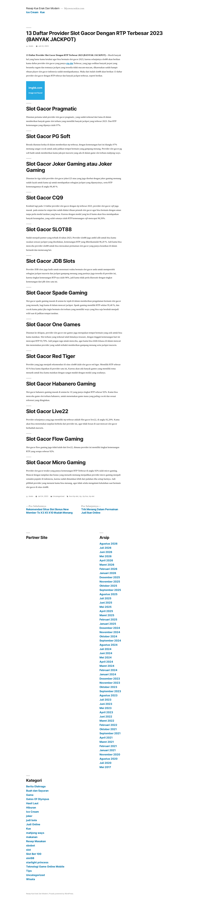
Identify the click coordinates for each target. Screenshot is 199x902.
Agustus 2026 (108, 543)
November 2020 (110, 754)
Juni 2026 (106, 552)
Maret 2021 (107, 741)
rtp (80, 496)
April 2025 (106, 611)
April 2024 (106, 661)
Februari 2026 (108, 568)
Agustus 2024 (109, 644)
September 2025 (110, 590)
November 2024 (110, 632)
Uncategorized (58, 496)
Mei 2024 (106, 657)
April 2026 (106, 560)
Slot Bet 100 (33, 853)
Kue (42, 12)
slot (28, 849)
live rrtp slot (73, 496)
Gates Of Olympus (37, 799)
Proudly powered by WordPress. (61, 894)
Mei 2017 (105, 767)
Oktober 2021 (108, 729)
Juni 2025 (106, 602)
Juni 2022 (106, 716)
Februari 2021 (108, 746)
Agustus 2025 (108, 594)
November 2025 (110, 581)
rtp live (85, 496)
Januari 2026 (108, 573)
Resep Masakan (36, 841)
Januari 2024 (108, 674)
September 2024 (110, 640)
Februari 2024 (108, 670)
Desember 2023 (110, 678)
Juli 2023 (105, 699)
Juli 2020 (105, 762)
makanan (31, 837)
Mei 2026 (106, 556)
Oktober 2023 (108, 687)
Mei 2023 (106, 708)
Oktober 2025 (108, 585)
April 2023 (106, 712)
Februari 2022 (108, 724)
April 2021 (106, 737)
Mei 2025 (106, 606)
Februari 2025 (108, 619)
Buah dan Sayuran (37, 790)
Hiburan (31, 807)
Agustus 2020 (109, 758)
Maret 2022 (107, 720)
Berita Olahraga (36, 786)
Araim (31, 46)
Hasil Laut (32, 803)
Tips (29, 870)
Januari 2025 (108, 623)
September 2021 (110, 733)
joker (29, 816)
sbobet (30, 845)
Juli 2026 (105, 547)
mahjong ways (35, 832)
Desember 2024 (110, 627)
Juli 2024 (105, 649)
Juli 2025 (105, 598)
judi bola (31, 820)
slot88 (30, 858)
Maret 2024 (107, 665)
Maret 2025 (107, 615)
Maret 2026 (107, 564)
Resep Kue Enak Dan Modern (42, 8)
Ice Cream (32, 12)
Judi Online (33, 824)
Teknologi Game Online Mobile (45, 866)
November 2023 (110, 682)
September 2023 (110, 691)
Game (29, 794)
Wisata (30, 879)
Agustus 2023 (108, 695)
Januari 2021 (108, 750)
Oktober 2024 (108, 636)
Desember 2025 (110, 577)
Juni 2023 (106, 703)
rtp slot (69, 63)
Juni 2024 (106, 653)
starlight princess (37, 862)
